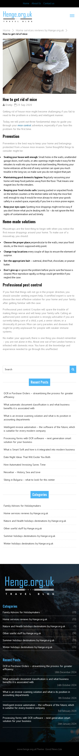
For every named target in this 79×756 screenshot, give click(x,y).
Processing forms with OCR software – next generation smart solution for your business (37, 440)
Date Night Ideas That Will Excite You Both (27, 457)
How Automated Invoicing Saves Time (25, 464)
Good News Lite (53, 749)
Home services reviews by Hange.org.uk (40, 30)
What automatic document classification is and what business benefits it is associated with (37, 406)
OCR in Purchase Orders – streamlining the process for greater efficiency (38, 395)
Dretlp (9, 105)
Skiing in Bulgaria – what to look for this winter (29, 479)
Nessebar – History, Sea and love (22, 472)
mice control (24, 125)
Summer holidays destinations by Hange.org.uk (29, 536)
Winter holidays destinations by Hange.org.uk (28, 543)
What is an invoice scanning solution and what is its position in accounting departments (37, 417)
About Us (36, 3)
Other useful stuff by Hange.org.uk (23, 528)
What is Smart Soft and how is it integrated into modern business (39, 449)
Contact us (48, 3)
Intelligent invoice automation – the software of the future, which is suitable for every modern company (39, 428)
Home (26, 3)
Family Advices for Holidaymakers (22, 505)
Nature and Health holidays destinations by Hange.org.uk (35, 520)
